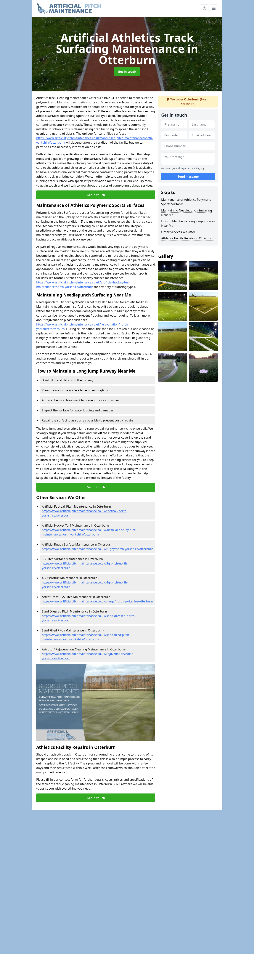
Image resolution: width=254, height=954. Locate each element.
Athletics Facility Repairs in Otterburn (187, 238)
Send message (188, 176)
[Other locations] (204, 8)
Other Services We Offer (178, 232)
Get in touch (127, 72)
